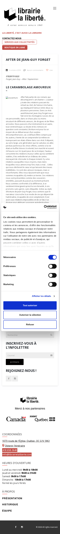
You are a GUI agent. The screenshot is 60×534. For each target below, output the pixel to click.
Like (51, 70)
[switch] (52, 266)
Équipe (7, 510)
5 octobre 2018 (15, 70)
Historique (10, 504)
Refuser (30, 324)
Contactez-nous (11, 38)
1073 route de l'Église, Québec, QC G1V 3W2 (26, 441)
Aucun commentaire (35, 70)
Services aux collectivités (20, 42)
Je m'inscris (14, 362)
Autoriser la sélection (30, 315)
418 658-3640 (9, 450)
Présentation (12, 498)
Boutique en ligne (15, 47)
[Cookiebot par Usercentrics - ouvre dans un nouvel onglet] (44, 207)
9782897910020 (12, 76)
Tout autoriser (30, 305)
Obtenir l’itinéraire (15, 445)
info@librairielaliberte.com (16, 454)
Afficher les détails (41, 296)
